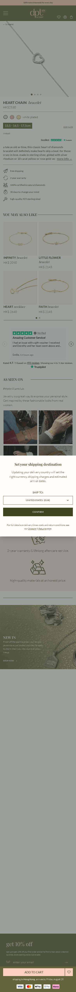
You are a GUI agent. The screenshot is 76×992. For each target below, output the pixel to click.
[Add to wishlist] (69, 972)
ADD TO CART (34, 972)
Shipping (32, 528)
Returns (42, 528)
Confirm (38, 511)
